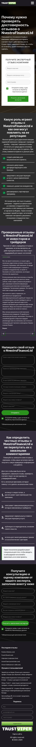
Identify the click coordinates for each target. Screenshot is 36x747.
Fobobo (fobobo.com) (8, 652)
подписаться (17, 723)
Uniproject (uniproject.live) (10, 658)
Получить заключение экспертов (18, 99)
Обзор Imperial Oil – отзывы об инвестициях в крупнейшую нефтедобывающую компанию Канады (16, 691)
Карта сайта (17, 734)
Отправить (15, 413)
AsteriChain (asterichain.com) (11, 661)
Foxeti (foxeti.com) (7, 655)
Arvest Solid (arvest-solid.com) (11, 664)
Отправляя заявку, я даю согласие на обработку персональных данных (20, 89)
